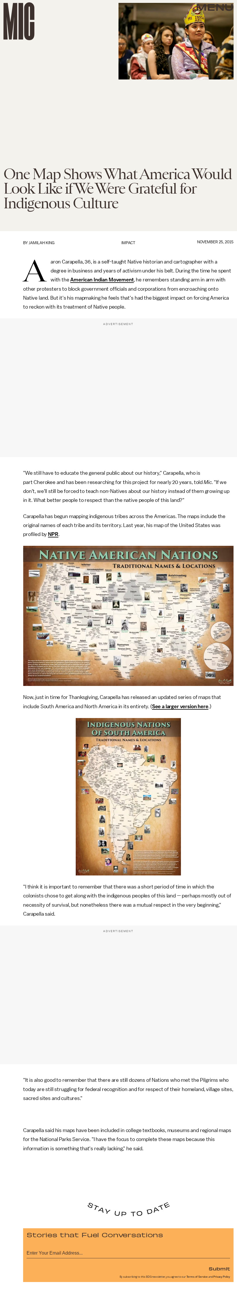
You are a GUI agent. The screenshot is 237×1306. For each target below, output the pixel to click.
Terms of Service (197, 1276)
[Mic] (18, 21)
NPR (53, 534)
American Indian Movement (102, 279)
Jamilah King (42, 243)
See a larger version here (180, 706)
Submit (219, 1268)
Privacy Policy (221, 1276)
